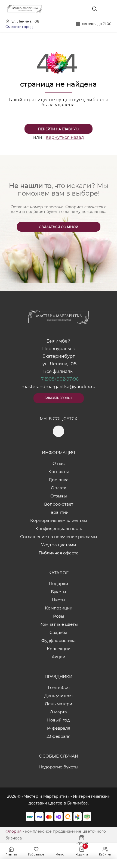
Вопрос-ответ (58, 504)
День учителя (58, 695)
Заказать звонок (58, 398)
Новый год (58, 720)
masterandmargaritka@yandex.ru (58, 386)
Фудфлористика (58, 640)
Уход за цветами (58, 544)
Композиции (58, 608)
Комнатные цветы (58, 624)
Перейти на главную (58, 129)
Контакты (58, 471)
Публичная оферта (59, 552)
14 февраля (58, 728)
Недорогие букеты (58, 766)
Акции (58, 656)
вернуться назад (65, 137)
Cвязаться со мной (58, 227)
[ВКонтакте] (82, 8)
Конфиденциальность (58, 528)
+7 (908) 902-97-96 (59, 379)
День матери (58, 703)
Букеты (58, 591)
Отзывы (58, 496)
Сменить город (19, 27)
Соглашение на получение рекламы (58, 536)
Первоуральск (58, 348)
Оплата (58, 487)
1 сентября (59, 687)
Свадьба (58, 632)
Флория (13, 831)
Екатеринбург (58, 356)
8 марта (58, 711)
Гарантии (58, 512)
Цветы (58, 599)
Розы (58, 616)
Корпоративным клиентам (58, 520)
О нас (58, 463)
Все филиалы (58, 371)
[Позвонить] (107, 8)
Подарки (58, 583)
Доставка (59, 479)
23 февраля (58, 736)
